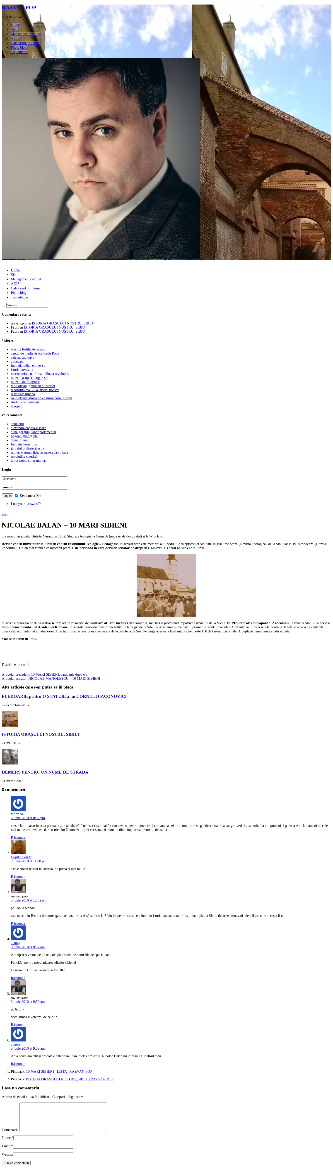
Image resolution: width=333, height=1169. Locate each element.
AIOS (15, 38)
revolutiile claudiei (24, 456)
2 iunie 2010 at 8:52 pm (28, 818)
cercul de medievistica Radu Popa (35, 353)
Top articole (19, 52)
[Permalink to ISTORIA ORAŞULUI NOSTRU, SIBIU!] (10, 725)
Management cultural (26, 34)
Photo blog (19, 47)
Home (15, 25)
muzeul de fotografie (25, 382)
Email (6, 1146)
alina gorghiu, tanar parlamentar (33, 432)
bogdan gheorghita (24, 436)
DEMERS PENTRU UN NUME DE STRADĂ (45, 772)
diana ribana (19, 440)
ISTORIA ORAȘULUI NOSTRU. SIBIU (62, 323)
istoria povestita (22, 370)
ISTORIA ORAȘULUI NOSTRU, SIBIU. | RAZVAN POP (69, 1079)
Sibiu (14, 29)
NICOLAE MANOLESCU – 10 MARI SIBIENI (51, 678)
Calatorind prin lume (25, 43)
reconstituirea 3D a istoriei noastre (35, 390)
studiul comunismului (26, 402)
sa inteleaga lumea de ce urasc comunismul (41, 398)
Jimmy (15, 943)
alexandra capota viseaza (28, 428)
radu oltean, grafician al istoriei (33, 386)
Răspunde (18, 837)
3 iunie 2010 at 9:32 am (28, 947)
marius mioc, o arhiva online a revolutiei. (40, 374)
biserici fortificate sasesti (28, 349)
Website (7, 1154)
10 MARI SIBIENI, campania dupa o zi (45, 674)
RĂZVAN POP (19, 7)
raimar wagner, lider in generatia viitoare (39, 452)
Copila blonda (21, 857)
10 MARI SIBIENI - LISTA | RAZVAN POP (59, 1071)
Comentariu (10, 1130)
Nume (6, 1138)
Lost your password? (26, 504)
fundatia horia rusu (24, 444)
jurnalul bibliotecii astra (27, 448)
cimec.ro (17, 361)
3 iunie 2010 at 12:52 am (28, 900)
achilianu (17, 424)
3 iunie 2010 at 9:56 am (28, 1001)
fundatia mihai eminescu (28, 365)
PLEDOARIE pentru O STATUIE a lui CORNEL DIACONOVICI (64, 696)
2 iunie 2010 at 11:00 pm (28, 861)
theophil (16, 406)
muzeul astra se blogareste (29, 378)
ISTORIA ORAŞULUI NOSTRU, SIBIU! (40, 734)
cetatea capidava (22, 357)
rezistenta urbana (23, 394)
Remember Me (30, 495)
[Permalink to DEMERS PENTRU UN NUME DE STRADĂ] (10, 763)
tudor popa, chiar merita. (28, 460)
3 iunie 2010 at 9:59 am (28, 1048)
